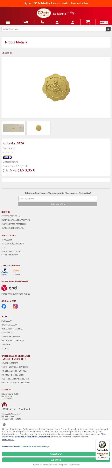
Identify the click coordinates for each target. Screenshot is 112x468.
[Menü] (107, 441)
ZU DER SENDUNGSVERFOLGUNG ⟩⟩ (16, 294)
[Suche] (108, 29)
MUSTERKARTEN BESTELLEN (13, 224)
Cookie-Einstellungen (9, 255)
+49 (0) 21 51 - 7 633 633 (15, 409)
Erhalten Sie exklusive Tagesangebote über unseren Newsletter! (58, 193)
